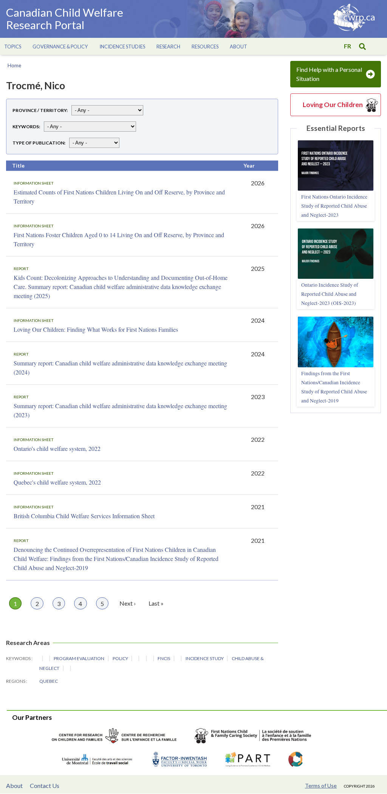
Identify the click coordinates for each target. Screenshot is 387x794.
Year (249, 165)
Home (14, 65)
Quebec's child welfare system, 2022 (57, 482)
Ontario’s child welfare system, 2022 (57, 448)
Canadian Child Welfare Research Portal (64, 18)
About (14, 785)
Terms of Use (321, 785)
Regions (16, 681)
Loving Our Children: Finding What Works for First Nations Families (96, 329)
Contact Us (44, 785)
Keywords (25, 126)
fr (347, 46)
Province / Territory (39, 110)
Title (18, 165)
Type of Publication (38, 143)
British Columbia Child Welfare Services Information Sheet (84, 516)
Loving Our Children (333, 105)
